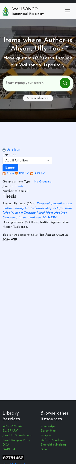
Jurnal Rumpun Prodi (16, 440)
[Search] (65, 83)
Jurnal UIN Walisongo (17, 435)
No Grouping (43, 181)
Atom (9, 173)
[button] (10, 167)
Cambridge (48, 426)
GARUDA (9, 449)
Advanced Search (38, 98)
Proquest (47, 435)
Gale (44, 449)
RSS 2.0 (39, 173)
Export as (9, 154)
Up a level (12, 149)
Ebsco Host (49, 430)
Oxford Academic (53, 440)
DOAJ (7, 444)
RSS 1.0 (23, 173)
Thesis (19, 186)
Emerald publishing (53, 444)
